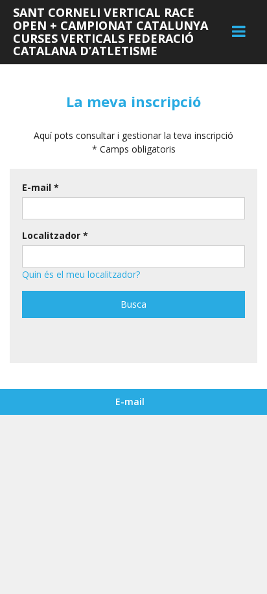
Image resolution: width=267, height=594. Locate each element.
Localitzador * (55, 235)
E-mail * (40, 187)
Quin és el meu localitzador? (81, 274)
